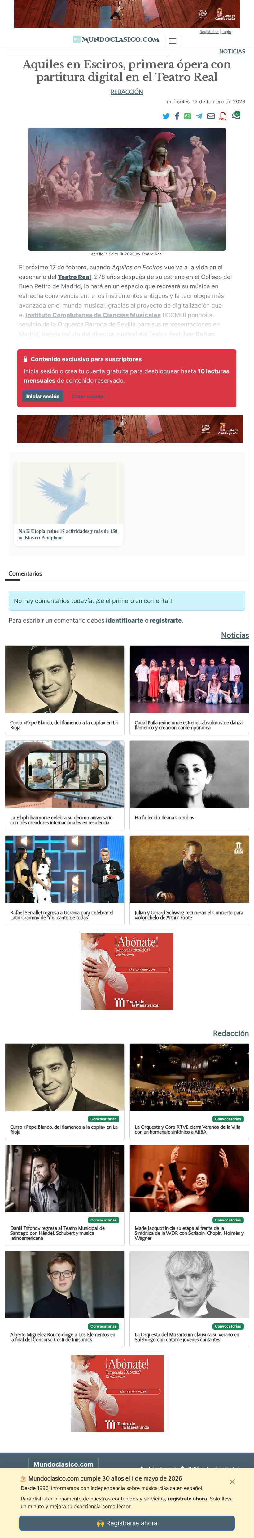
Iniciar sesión (42, 396)
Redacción (127, 92)
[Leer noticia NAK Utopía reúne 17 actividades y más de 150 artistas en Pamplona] (68, 493)
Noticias (232, 51)
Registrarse (209, 31)
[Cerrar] (232, 1482)
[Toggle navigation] (172, 41)
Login (226, 31)
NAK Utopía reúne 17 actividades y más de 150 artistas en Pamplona (68, 534)
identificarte (124, 620)
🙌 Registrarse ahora (127, 1523)
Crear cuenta (87, 396)
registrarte (166, 620)
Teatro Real (74, 277)
